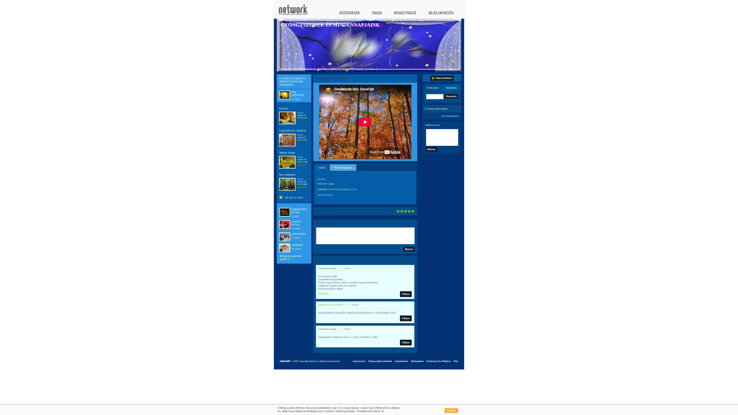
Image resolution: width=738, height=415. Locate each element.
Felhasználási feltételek (380, 361)
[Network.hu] (293, 11)
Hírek (334, 68)
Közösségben (433, 87)
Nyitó (284, 68)
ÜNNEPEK (297, 245)
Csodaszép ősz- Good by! (292, 130)
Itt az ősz (283, 108)
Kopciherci (302, 165)
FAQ (456, 361)
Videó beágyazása (342, 167)
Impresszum (359, 361)
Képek (308, 68)
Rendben (451, 410)
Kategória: (322, 183)
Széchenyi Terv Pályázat (438, 361)
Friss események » (450, 116)
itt (382, 411)
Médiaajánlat (417, 361)
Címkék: (321, 179)
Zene (331, 184)
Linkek (359, 68)
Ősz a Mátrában (287, 174)
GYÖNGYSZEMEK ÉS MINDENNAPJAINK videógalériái (292, 81)
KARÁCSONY (299, 234)
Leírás (321, 167)
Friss (371, 68)
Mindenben (451, 87)
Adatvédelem (401, 361)
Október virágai (287, 152)
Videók (321, 68)
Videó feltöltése (443, 78)
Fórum (346, 68)
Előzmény (323, 293)
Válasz (406, 294)
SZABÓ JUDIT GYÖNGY (331, 305)
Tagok (296, 68)
